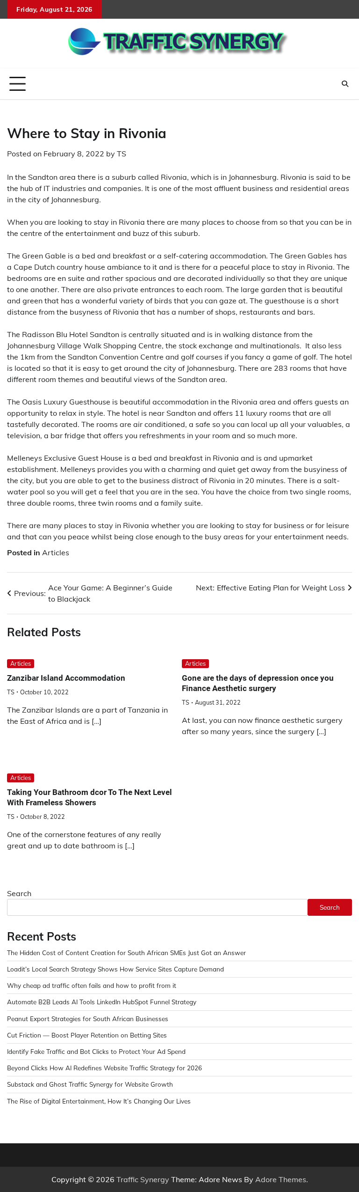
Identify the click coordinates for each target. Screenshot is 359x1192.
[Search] (345, 84)
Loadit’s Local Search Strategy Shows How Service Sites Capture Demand (115, 969)
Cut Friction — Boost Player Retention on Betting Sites (87, 1035)
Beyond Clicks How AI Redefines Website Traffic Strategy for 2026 (104, 1068)
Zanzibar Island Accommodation (66, 678)
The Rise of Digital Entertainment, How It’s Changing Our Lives (99, 1101)
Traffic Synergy (142, 1179)
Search (19, 893)
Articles (55, 552)
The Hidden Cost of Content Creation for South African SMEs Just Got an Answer (126, 953)
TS (121, 153)
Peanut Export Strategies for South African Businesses (87, 1019)
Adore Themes (280, 1179)
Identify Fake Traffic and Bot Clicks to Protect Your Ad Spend (96, 1051)
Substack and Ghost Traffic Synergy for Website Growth (90, 1084)
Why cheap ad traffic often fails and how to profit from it (91, 985)
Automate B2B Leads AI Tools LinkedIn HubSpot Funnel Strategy (101, 1002)
